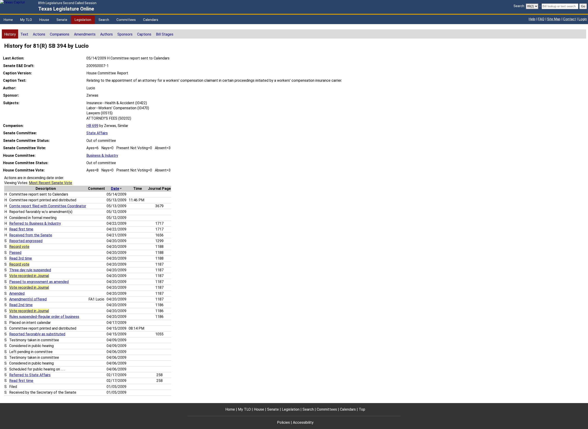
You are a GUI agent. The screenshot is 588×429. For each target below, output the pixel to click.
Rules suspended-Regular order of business (44, 316)
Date (115, 188)
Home (8, 20)
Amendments (85, 34)
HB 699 (92, 125)
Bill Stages (164, 34)
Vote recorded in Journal (29, 276)
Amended (17, 293)
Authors (106, 34)
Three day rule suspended (30, 270)
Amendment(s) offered (28, 299)
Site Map (553, 19)
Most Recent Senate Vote (50, 183)
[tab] (10, 34)
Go (583, 6)
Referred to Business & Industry (35, 223)
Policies (283, 422)
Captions (144, 34)
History (10, 34)
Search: (519, 6)
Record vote (19, 246)
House (44, 20)
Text (24, 34)
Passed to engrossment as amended (39, 282)
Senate (62, 20)
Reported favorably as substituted (37, 334)
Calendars (150, 20)
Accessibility (303, 422)
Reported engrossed (25, 241)
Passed (15, 252)
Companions (59, 34)
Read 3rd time (20, 258)
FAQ (541, 19)
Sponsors (125, 34)
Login (583, 19)
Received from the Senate (30, 235)
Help (532, 19)
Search (104, 20)
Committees (126, 20)
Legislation (83, 20)
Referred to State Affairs (30, 375)
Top (362, 409)
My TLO (26, 20)
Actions (39, 34)
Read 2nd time (21, 305)
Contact (569, 19)
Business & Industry (102, 155)
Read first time (21, 229)
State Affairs (97, 133)
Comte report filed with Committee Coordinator (47, 206)
